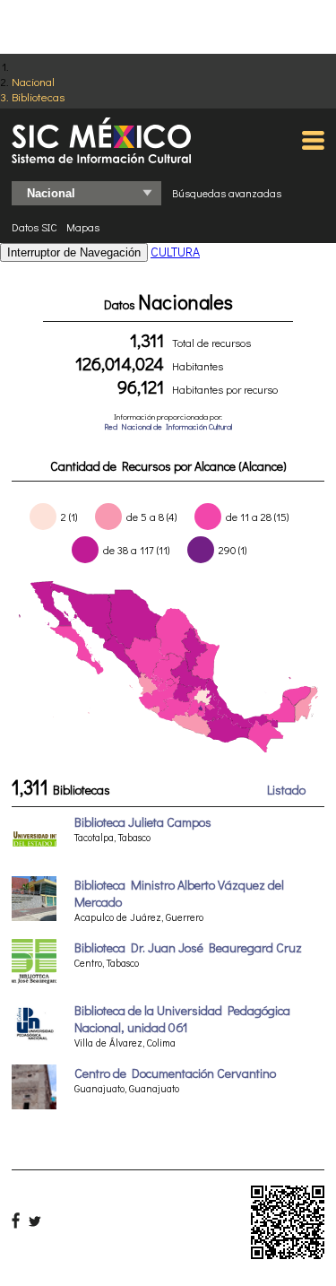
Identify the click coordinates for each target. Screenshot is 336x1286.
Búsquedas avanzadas (226, 193)
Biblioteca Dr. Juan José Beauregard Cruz (188, 947)
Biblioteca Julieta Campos (142, 821)
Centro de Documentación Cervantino (175, 1073)
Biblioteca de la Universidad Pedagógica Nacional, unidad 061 (182, 1019)
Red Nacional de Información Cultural (168, 426)
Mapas (82, 227)
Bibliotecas (38, 96)
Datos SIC (34, 227)
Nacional (33, 81)
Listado (286, 789)
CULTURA (175, 251)
